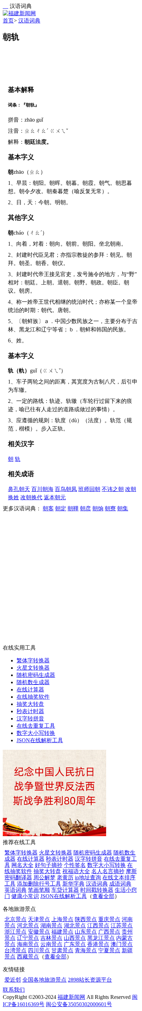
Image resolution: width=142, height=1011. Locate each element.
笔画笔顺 (39, 890)
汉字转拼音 (30, 718)
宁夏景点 (109, 950)
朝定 (60, 508)
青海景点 (86, 950)
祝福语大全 (76, 871)
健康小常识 (25, 896)
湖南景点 (51, 925)
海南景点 (28, 944)
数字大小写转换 (36, 733)
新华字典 (73, 884)
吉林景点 (51, 938)
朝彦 (85, 508)
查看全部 (103, 896)
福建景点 (62, 932)
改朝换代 (31, 497)
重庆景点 (109, 919)
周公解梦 (44, 877)
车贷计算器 (65, 890)
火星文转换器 (33, 668)
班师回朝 (89, 489)
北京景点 (15, 919)
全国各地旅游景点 (44, 980)
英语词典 (15, 890)
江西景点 (98, 925)
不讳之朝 (113, 489)
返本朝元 (55, 497)
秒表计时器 (30, 711)
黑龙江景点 (101, 938)
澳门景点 (122, 944)
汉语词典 (29, 20)
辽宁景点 (28, 938)
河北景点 (28, 925)
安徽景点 (39, 932)
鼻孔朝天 (19, 489)
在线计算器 (30, 689)
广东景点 (75, 944)
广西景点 (109, 932)
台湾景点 (15, 950)
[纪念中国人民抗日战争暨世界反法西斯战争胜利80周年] (54, 834)
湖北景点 (75, 925)
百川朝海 (42, 489)
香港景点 (98, 944)
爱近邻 (12, 980)
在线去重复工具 (36, 726)
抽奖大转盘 (30, 704)
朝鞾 (73, 508)
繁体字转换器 (33, 660)
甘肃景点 (62, 950)
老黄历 (65, 877)
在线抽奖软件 (33, 697)
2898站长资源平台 (90, 980)
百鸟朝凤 (66, 489)
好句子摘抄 (48, 865)
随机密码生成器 (36, 675)
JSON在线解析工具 (40, 740)
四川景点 (39, 950)
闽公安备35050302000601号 (79, 1004)
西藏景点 (28, 957)
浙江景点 (15, 932)
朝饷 (97, 508)
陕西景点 (86, 919)
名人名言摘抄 (107, 871)
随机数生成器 (33, 682)
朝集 (122, 508)
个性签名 (75, 865)
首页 (8, 20)
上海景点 (62, 919)
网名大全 (22, 865)
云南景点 (51, 944)
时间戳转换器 (96, 890)
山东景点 (86, 932)
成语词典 (120, 884)
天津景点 (39, 919)
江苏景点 (122, 925)
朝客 (48, 508)
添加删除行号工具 (39, 884)
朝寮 (110, 508)
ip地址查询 (88, 877)
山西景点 (75, 938)
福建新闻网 (71, 997)
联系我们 (14, 990)
